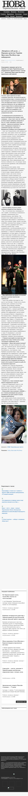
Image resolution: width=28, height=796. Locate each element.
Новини (13, 12)
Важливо (16, 608)
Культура (18, 14)
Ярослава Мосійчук (16, 450)
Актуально (10, 608)
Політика (21, 12)
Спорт (25, 14)
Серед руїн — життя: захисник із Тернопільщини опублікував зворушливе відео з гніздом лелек (12, 670)
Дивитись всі (21, 702)
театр (9, 450)
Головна (6, 12)
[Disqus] (14, 730)
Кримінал (10, 14)
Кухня (12, 16)
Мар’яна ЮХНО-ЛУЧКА (10, 60)
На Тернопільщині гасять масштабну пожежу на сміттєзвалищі (10, 596)
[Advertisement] (14, 34)
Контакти (19, 16)
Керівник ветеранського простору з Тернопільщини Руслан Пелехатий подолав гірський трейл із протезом (13, 617)
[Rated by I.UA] (11, 788)
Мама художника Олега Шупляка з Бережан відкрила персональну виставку (13, 642)
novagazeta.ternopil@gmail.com (15, 778)
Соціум (3, 14)
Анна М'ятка (12, 777)
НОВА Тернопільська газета (15, 447)
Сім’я (7, 16)
